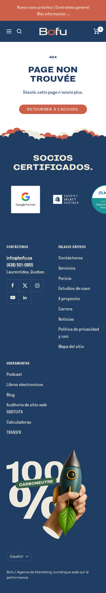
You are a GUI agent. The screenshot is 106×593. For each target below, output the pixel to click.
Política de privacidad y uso (78, 332)
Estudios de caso (74, 288)
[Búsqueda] (19, 31)
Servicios (67, 268)
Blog (11, 394)
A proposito (69, 298)
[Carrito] (96, 31)
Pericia (64, 278)
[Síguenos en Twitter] (25, 285)
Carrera (65, 309)
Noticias (66, 319)
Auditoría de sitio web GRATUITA (27, 408)
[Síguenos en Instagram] (37, 285)
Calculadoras (19, 422)
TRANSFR (14, 432)
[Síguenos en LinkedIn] (25, 298)
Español (16, 556)
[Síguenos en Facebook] (13, 285)
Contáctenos (70, 257)
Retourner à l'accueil (53, 109)
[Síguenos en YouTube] (13, 298)
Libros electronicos (25, 384)
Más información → (53, 13)
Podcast (14, 374)
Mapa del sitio (71, 346)
